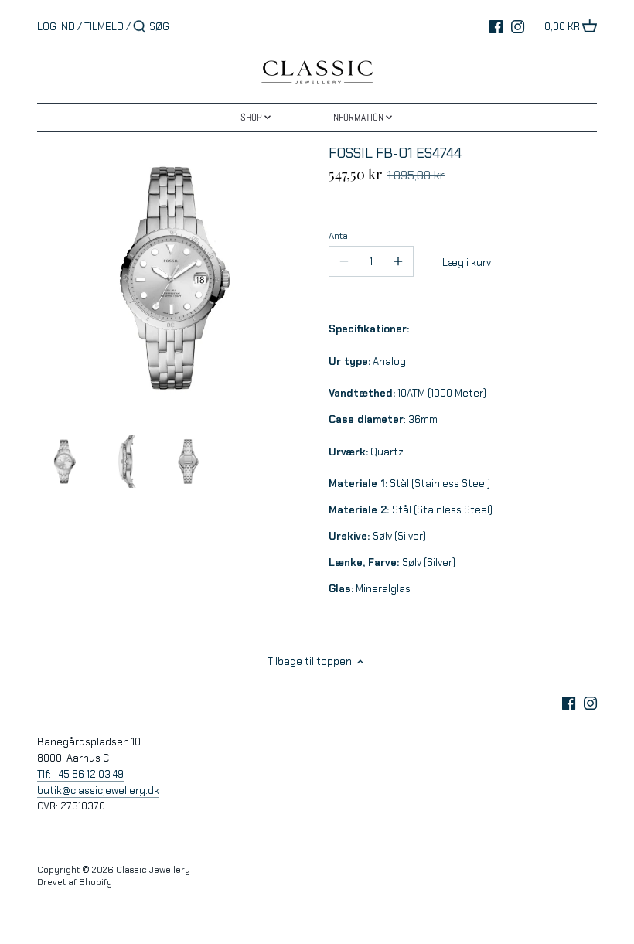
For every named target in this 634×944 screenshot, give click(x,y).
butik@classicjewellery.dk (98, 790)
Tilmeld (104, 26)
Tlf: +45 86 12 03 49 (80, 774)
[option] (64, 462)
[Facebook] (496, 26)
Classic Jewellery (153, 870)
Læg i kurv (466, 262)
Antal (339, 235)
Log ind (56, 26)
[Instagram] (517, 26)
